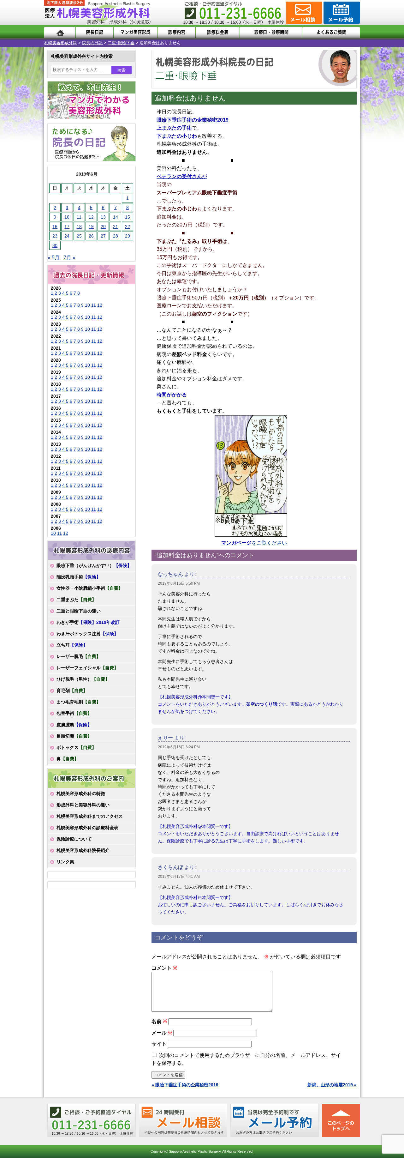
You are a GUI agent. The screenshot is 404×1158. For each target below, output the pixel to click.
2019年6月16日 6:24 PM (179, 747)
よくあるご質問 (331, 32)
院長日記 (94, 32)
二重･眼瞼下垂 (121, 42)
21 (115, 226)
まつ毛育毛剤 (78, 701)
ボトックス (76, 747)
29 (127, 235)
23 (54, 235)
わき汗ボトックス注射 (87, 633)
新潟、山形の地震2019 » (332, 1084)
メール (162, 1032)
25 (79, 235)
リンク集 (65, 861)
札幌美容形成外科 (60, 42)
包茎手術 (74, 713)
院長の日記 (92, 42)
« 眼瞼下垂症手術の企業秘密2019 (185, 1084)
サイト (159, 1043)
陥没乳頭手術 (78, 576)
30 (54, 245)
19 (91, 226)
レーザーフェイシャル (87, 667)
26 (91, 235)
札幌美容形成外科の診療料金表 (87, 827)
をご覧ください (254, 543)
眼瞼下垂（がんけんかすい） (94, 565)
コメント (164, 968)
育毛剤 (71, 690)
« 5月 (54, 257)
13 (103, 217)
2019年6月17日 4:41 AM (179, 876)
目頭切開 (74, 736)
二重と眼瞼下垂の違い (78, 610)
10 (66, 217)
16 (54, 226)
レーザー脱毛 (78, 656)
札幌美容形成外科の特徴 (80, 793)
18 (79, 226)
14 (115, 217)
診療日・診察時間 (271, 32)
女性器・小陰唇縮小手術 (89, 588)
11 (79, 217)
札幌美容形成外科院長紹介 (83, 850)
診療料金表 (218, 32)
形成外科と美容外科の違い (83, 804)
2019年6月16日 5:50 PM (179, 583)
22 (127, 226)
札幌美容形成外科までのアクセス (89, 816)
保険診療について (74, 838)
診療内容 (176, 32)
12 (91, 217)
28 (115, 235)
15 (127, 217)
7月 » (69, 257)
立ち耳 (71, 645)
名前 (159, 1021)
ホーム (59, 32)
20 (103, 226)
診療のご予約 (341, 12)
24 (66, 235)
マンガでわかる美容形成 (135, 32)
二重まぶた (76, 599)
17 (66, 226)
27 (103, 235)
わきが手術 (88, 622)
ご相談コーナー (303, 12)
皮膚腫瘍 (74, 724)
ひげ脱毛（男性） (83, 679)
